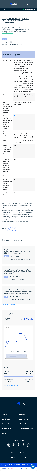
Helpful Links (22, 424)
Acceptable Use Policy (25, 428)
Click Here (17, 116)
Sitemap (4, 414)
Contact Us (5, 424)
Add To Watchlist (28, 319)
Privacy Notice (23, 419)
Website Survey (7, 428)
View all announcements (8, 304)
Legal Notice (6, 419)
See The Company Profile (11, 385)
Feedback (21, 414)
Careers (4, 433)
